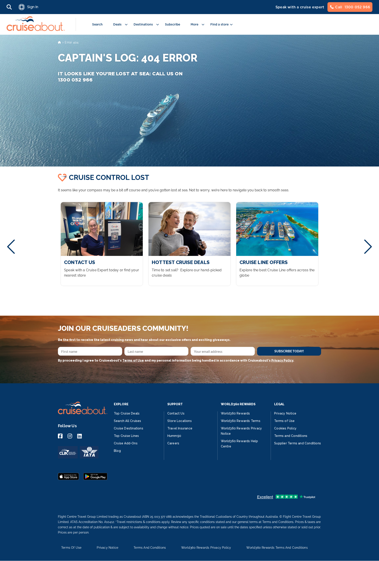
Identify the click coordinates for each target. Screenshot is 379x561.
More (194, 24)
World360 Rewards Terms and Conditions (276, 547)
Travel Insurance (179, 428)
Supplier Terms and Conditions (297, 443)
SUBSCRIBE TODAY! (289, 351)
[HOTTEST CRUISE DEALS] (189, 244)
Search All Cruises (127, 421)
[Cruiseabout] (36, 30)
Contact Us (175, 413)
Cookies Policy (285, 428)
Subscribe (172, 24)
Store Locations (179, 421)
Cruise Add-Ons (126, 443)
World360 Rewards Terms (240, 421)
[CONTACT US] (102, 244)
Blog (117, 450)
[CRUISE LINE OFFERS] (277, 244)
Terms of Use (133, 360)
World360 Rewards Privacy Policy (206, 547)
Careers (173, 443)
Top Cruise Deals (126, 413)
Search (97, 24)
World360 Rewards (235, 413)
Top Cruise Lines (126, 436)
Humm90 (174, 436)
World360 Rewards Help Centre (239, 443)
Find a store (219, 24)
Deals (117, 24)
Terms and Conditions (290, 436)
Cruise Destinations (128, 428)
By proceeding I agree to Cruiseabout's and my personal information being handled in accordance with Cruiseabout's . (176, 360)
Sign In (32, 7)
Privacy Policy (282, 360)
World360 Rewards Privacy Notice (241, 431)
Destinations (143, 24)
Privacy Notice (285, 413)
